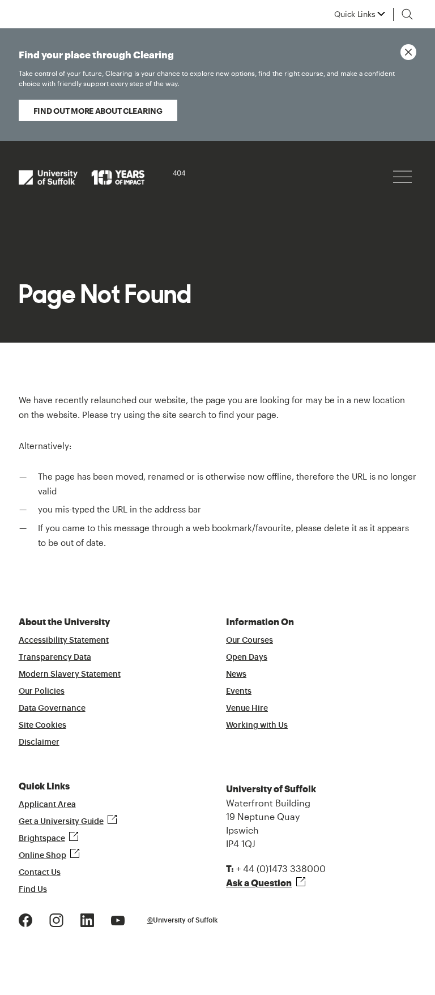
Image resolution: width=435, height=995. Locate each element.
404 (179, 172)
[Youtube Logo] (118, 918)
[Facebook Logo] (25, 918)
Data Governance (52, 708)
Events (238, 691)
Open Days (246, 657)
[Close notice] (408, 52)
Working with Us (257, 725)
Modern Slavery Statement (70, 674)
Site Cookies (42, 725)
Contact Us (40, 873)
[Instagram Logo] (56, 918)
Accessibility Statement (64, 640)
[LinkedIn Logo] (87, 918)
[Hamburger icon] (402, 177)
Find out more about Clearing (98, 111)
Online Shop (42, 856)
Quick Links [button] (354, 14)
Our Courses (249, 640)
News (236, 674)
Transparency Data (55, 657)
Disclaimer (39, 742)
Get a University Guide (61, 822)
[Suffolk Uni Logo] (81, 176)
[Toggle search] (407, 14)
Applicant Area (47, 805)
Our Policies (42, 691)
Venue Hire (247, 708)
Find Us (33, 890)
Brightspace (42, 839)
